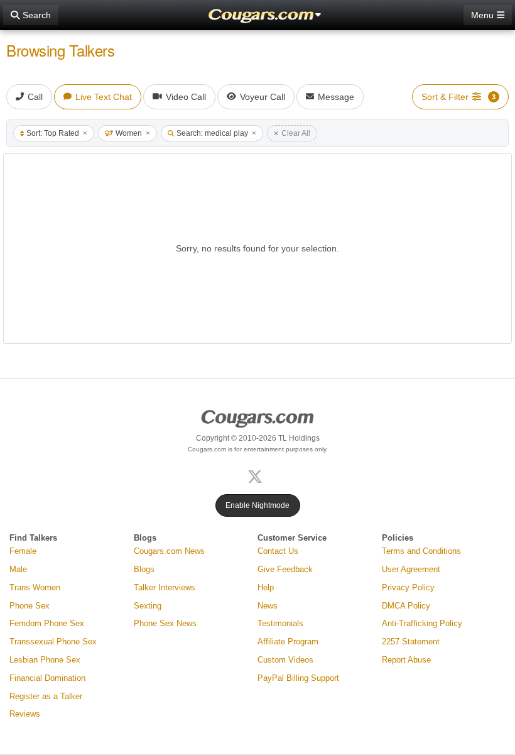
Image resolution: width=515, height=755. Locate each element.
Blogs (144, 569)
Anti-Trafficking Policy (422, 623)
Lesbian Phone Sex (44, 659)
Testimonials (280, 623)
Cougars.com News (169, 551)
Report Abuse (406, 659)
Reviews (24, 714)
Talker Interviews (164, 587)
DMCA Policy (406, 605)
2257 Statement (411, 641)
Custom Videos (285, 659)
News (268, 605)
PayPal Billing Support (298, 678)
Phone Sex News (165, 623)
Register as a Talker (45, 696)
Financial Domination (47, 678)
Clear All (295, 133)
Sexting (147, 605)
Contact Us (278, 551)
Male (18, 569)
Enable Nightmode (257, 505)
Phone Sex (29, 605)
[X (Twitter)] (257, 475)
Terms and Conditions (421, 551)
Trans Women (34, 587)
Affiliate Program (288, 641)
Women (129, 133)
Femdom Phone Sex (46, 623)
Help (266, 587)
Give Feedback (285, 569)
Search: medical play (212, 133)
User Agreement (411, 569)
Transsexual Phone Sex (53, 641)
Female (22, 551)
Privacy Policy (408, 587)
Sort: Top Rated (52, 133)
